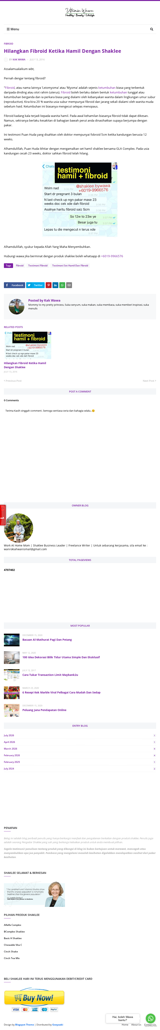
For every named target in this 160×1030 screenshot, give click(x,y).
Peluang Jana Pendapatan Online (44, 710)
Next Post (148, 380)
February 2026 (79, 755)
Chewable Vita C (13, 945)
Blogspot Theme (24, 1024)
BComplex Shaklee (14, 931)
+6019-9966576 (112, 256)
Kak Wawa (19, 59)
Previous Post (14, 380)
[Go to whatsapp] (151, 1018)
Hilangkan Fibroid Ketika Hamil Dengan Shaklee (25, 365)
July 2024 (79, 768)
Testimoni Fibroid (37, 265)
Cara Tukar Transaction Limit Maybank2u (50, 675)
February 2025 (79, 762)
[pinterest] (118, 971)
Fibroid (8, 43)
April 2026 (79, 742)
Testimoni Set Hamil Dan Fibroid (70, 265)
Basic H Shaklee (13, 938)
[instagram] (41, 971)
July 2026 (79, 735)
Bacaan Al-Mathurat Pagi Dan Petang (47, 639)
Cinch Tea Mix (12, 958)
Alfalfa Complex (12, 925)
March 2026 (79, 748)
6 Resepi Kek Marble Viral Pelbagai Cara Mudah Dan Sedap (61, 692)
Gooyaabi (57, 1024)
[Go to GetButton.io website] (150, 1026)
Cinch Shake (11, 951)
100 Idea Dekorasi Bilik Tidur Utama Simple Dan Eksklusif (61, 657)
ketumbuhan (107, 88)
